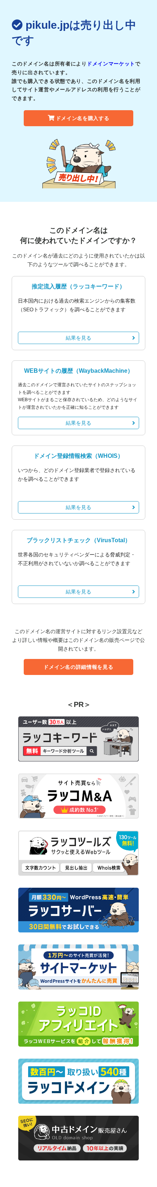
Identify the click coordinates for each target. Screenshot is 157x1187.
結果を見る (78, 338)
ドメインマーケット (111, 64)
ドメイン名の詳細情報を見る (78, 667)
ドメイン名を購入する (83, 118)
